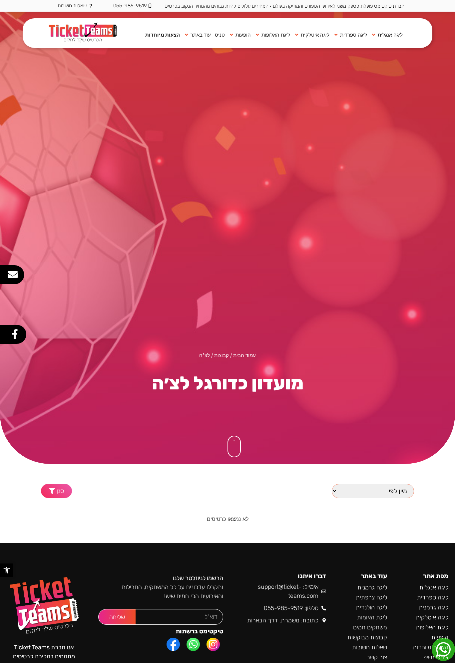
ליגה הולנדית (371, 607)
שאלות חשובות (369, 647)
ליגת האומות (372, 617)
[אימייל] (13, 275)
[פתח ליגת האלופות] (257, 35)
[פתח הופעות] (231, 35)
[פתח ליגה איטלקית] (296, 35)
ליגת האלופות (432, 627)
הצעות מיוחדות (430, 647)
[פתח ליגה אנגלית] (373, 35)
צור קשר (377, 657)
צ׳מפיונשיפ (435, 657)
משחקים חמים (370, 627)
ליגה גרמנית (433, 607)
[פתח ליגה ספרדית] (335, 35)
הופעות (439, 637)
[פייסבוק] (15, 334)
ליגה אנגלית (433, 587)
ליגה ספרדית (432, 597)
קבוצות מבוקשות (367, 637)
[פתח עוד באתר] (186, 35)
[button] (56, 491)
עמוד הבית (244, 355)
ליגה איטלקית (432, 617)
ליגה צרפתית (371, 597)
